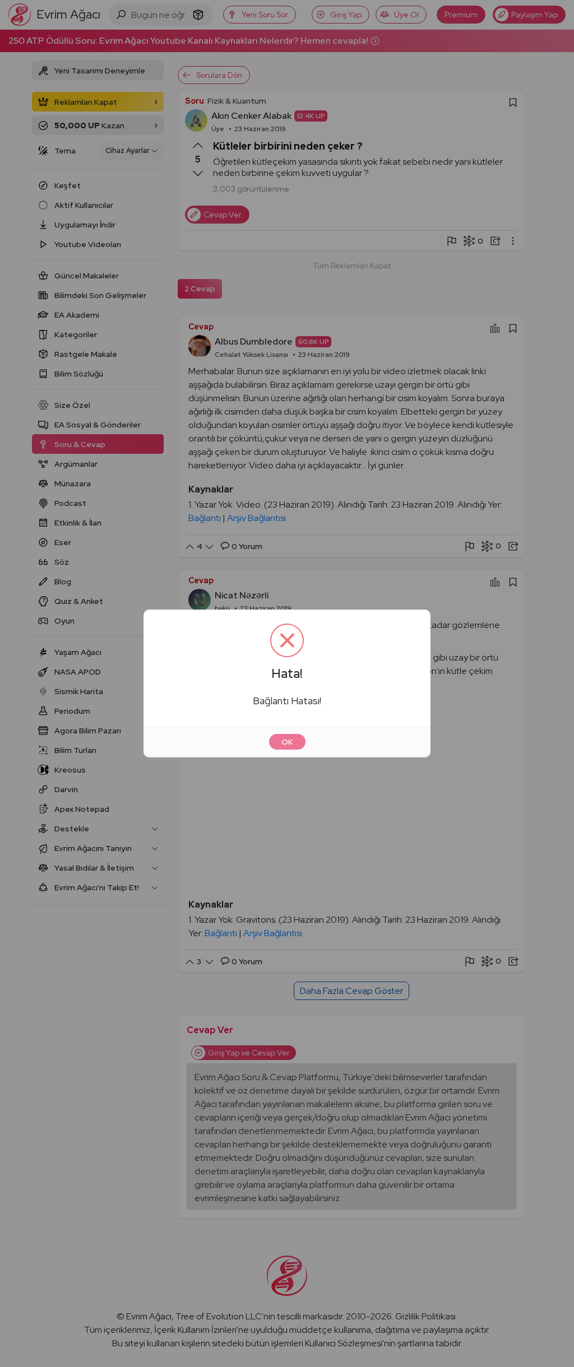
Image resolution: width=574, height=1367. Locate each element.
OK (287, 742)
